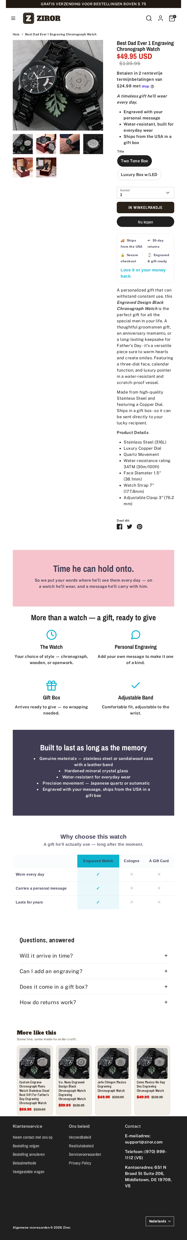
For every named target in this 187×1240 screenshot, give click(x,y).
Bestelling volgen (26, 1146)
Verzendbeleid (80, 1137)
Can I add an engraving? (51, 971)
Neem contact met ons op (32, 1137)
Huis (16, 34)
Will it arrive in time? (46, 956)
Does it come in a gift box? (54, 987)
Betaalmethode (24, 1163)
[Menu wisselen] (13, 18)
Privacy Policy (80, 1163)
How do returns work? (48, 1002)
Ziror (66, 1227)
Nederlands (157, 1221)
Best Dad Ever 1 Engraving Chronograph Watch (60, 34)
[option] (58, 87)
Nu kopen (145, 222)
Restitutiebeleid (81, 1146)
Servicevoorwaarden (85, 1154)
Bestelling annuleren (29, 1154)
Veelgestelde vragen (28, 1171)
